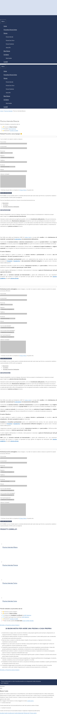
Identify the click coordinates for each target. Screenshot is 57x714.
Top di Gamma (12, 128)
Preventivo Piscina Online (10, 29)
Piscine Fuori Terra (10, 40)
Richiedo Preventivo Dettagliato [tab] (11, 369)
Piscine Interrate (9, 37)
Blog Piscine (7, 51)
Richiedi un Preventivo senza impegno (9, 625)
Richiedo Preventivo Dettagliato (11, 206)
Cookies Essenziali (6, 702)
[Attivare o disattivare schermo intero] (1, 686)
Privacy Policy (22, 190)
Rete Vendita (9, 58)
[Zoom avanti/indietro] (0, 686)
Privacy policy (33, 713)
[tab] (30, 203)
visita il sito (28, 237)
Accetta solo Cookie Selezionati (15, 713)
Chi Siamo (6, 54)
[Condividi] (2, 686)
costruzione (18, 239)
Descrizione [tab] (5, 366)
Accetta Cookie (4, 713)
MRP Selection (27, 615)
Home (5, 26)
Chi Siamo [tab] (5, 367)
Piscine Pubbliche (10, 44)
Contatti (6, 62)
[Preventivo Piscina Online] (7, 18)
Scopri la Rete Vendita (28, 620)
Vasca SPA (8, 47)
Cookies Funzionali (6, 707)
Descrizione (5, 203)
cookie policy (30, 700)
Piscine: (5, 33)
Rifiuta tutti (26, 713)
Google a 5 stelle (14, 130)
